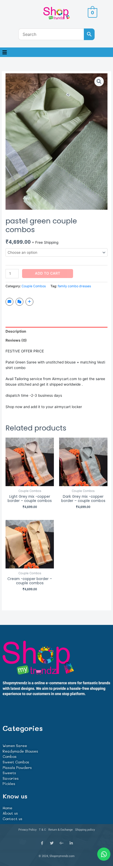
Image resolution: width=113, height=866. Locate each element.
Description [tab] (16, 331)
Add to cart (47, 273)
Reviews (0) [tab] (16, 340)
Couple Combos (34, 286)
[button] (4, 52)
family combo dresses (74, 286)
